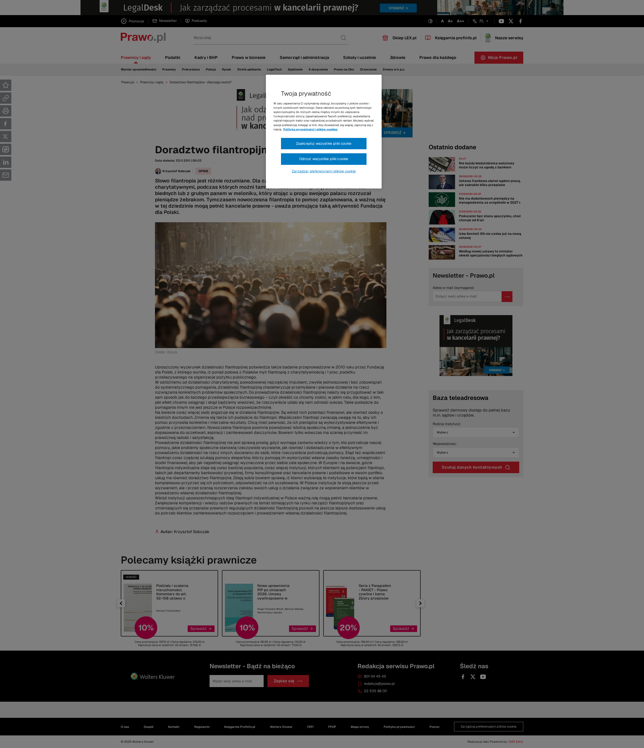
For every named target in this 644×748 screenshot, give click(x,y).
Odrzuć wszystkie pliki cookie (323, 159)
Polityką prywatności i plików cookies (310, 129)
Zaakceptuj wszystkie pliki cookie (323, 143)
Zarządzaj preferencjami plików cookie (324, 171)
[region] (324, 132)
